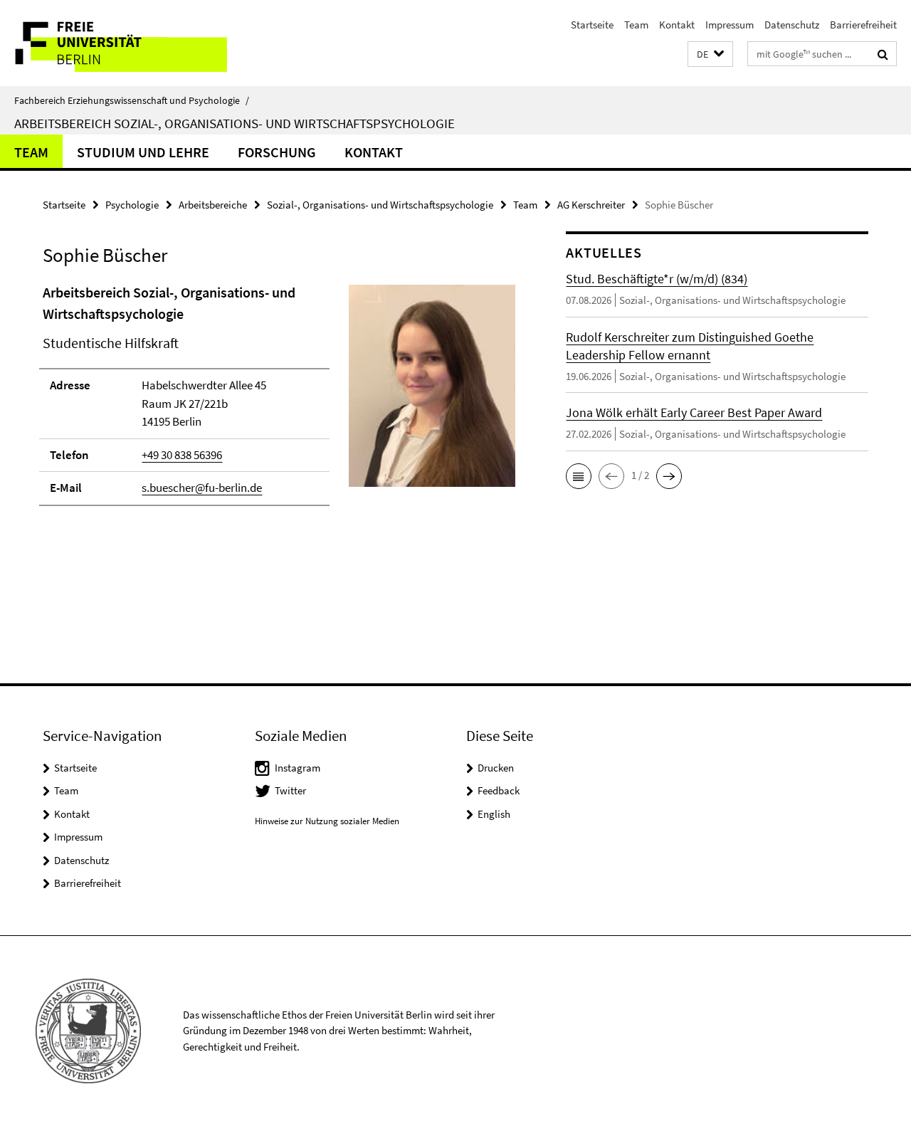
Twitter (290, 790)
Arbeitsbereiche (213, 204)
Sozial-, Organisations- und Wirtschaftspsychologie (380, 204)
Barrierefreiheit (863, 24)
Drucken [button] (496, 767)
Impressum (729, 24)
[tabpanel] (279, 401)
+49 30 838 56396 (182, 455)
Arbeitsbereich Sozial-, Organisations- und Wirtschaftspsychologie (234, 123)
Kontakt (677, 24)
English (494, 814)
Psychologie (132, 204)
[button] (710, 54)
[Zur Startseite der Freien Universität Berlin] (119, 43)
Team (636, 24)
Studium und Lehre (143, 152)
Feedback (499, 790)
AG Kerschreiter (591, 204)
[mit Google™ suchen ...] (883, 54)
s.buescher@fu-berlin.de (202, 487)
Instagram (297, 767)
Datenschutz (791, 24)
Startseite (592, 24)
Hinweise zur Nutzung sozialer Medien (327, 821)
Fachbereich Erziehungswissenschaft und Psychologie (131, 100)
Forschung (277, 152)
